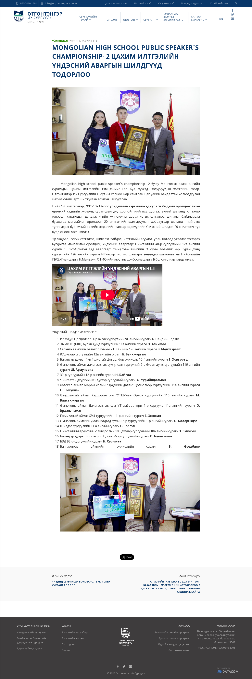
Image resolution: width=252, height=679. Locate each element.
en (221, 18)
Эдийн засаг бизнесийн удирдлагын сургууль (31, 640)
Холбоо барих (219, 3)
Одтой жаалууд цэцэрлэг (173, 644)
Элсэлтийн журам (73, 638)
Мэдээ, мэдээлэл (192, 3)
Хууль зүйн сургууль (29, 648)
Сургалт (149, 19)
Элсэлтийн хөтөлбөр (75, 632)
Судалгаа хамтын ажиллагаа (172, 17)
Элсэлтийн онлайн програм (172, 632)
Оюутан (129, 19)
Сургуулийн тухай (88, 18)
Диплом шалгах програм (174, 638)
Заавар (66, 650)
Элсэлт (112, 19)
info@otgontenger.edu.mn (61, 3)
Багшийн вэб (142, 3)
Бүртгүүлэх (69, 644)
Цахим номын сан (116, 3)
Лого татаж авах (178, 650)
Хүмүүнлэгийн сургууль (31, 632)
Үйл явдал (60, 41)
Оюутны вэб (166, 3)
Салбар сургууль (198, 18)
